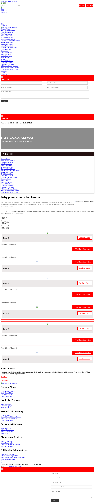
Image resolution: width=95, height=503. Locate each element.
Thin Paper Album (6, 34)
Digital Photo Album (7, 44)
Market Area (4, 380)
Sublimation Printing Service (9, 66)
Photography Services (7, 64)
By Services (4, 59)
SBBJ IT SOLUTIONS (16, 466)
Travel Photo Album (7, 46)
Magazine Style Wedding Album (10, 41)
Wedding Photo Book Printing (9, 69)
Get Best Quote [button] (84, 238)
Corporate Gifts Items (7, 62)
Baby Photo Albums (7, 42)
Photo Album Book (6, 36)
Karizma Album (5, 29)
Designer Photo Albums (8, 39)
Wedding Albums (6, 49)
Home (3, 141)
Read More (4, 377)
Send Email (90, 5)
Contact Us (4, 25)
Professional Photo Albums (9, 47)
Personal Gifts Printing (7, 61)
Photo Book (4, 51)
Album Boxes (5, 57)
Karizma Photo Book (7, 37)
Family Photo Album (7, 32)
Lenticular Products (6, 52)
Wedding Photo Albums (8, 30)
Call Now (81, 5)
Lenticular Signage (6, 56)
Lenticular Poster (6, 54)
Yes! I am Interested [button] (83, 249)
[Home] (9, 27)
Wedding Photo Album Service (10, 67)
